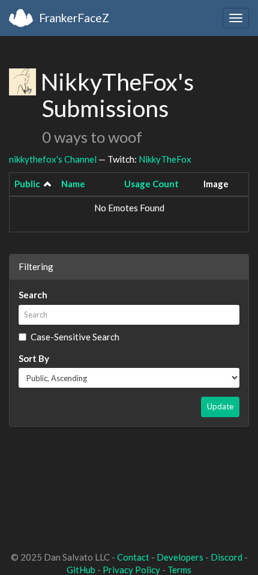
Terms (179, 569)
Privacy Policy (131, 569)
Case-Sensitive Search (75, 336)
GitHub (81, 569)
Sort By (34, 358)
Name (73, 183)
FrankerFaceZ (74, 18)
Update (220, 406)
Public (27, 183)
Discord (226, 557)
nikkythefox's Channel (53, 159)
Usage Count (151, 183)
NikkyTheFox (165, 159)
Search (33, 294)
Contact (133, 557)
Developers (180, 557)
